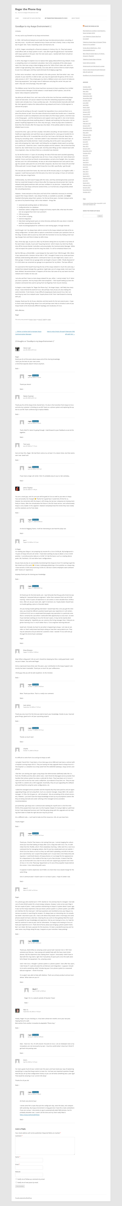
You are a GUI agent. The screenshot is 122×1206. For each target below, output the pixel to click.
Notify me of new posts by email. (28, 1182)
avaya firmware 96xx (91, 203)
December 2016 (87, 128)
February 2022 (87, 94)
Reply (16, 368)
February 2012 (87, 185)
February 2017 (87, 123)
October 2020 (87, 100)
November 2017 (87, 116)
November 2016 (87, 130)
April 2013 (85, 174)
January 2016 (86, 137)
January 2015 (86, 148)
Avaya (31, 319)
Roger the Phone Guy (28, 9)
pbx (94, 204)
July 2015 (85, 142)
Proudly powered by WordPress (23, 1198)
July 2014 (85, 155)
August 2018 (86, 114)
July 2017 (85, 119)
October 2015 (87, 139)
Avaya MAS (99, 203)
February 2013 (87, 178)
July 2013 (85, 167)
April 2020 (85, 105)
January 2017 (86, 126)
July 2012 (85, 181)
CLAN (84, 204)
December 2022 (87, 89)
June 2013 (85, 169)
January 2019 (86, 112)
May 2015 (85, 146)
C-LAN (104, 203)
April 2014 (85, 162)
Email (17, 1164)
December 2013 (87, 165)
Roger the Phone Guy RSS (92, 26)
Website (17, 1172)
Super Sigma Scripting (89, 63)
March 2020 (86, 107)
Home (17, 18)
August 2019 (86, 110)
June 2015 (85, 144)
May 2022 (85, 91)
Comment (19, 1136)
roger (49, 319)
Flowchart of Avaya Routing (32, 18)
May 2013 (85, 171)
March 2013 (86, 176)
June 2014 (85, 158)
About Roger (75, 18)
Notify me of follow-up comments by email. (31, 1179)
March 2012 (86, 183)
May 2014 (85, 160)
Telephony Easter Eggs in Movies (92, 59)
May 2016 (85, 132)
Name (17, 1157)
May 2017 (85, 121)
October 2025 (87, 87)
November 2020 (87, 98)
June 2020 (85, 103)
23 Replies (18, 31)
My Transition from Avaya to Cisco (56, 18)
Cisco (34, 319)
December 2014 (87, 151)
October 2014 (87, 153)
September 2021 (87, 96)
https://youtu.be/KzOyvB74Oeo (29, 1115)
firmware (91, 204)
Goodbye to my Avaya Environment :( (93, 75)
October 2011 (87, 192)
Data (87, 204)
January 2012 (86, 187)
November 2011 (87, 190)
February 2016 (87, 135)
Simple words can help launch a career (93, 66)
